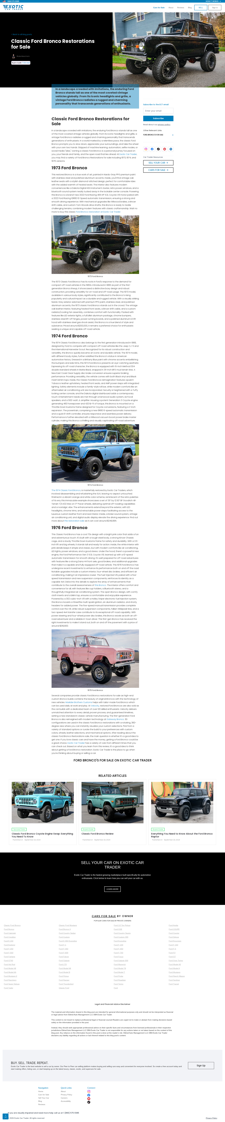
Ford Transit (174, 984)
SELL (201, 8)
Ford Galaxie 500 (121, 960)
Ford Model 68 (65, 968)
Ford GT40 (8, 960)
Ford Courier (174, 933)
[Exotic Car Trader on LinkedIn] (170, 149)
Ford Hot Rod (9, 964)
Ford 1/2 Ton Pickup (122, 925)
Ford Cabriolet (10, 933)
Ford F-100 (118, 945)
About (170, 8)
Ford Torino (118, 984)
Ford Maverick (120, 964)
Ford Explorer (9, 945)
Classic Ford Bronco (12, 925)
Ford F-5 (172, 949)
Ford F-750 (118, 953)
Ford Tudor (8, 988)
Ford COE (118, 929)
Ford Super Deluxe (12, 984)
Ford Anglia (173, 925)
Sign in (215, 8)
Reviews (180, 8)
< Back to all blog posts (21, 34)
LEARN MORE (112, 889)
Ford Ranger (64, 980)
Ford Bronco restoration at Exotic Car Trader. (98, 211)
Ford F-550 (8, 953)
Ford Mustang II (10, 976)
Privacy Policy (211, 1118)
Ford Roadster (120, 980)
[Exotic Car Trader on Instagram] (145, 149)
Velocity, (95, 705)
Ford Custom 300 (121, 937)
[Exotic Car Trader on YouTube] (164, 149)
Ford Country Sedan (67, 933)
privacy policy (164, 124)
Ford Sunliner (174, 980)
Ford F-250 (8, 949)
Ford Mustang (174, 972)
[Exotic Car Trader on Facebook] (152, 149)
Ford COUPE (174, 929)
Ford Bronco (9, 929)
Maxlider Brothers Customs (78, 702)
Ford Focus (118, 957)
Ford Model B (64, 972)
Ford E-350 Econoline (68, 941)
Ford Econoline (120, 941)
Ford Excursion (175, 941)
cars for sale (104, 916)
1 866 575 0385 (13, 1)
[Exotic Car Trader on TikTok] (158, 149)
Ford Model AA (10, 972)
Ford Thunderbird (66, 984)
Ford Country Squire (122, 933)
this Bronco (100, 585)
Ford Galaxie (64, 960)
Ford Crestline (10, 937)
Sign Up (201, 1065)
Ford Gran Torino (176, 960)
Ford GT (172, 957)
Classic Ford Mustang (68, 925)
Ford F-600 (63, 953)
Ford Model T (119, 972)
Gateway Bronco (115, 719)
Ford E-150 (8, 941)
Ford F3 (172, 953)
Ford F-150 (173, 945)
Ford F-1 (62, 945)
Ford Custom (64, 937)
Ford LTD (63, 964)
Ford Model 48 (10, 968)
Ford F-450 (118, 949)
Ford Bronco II (65, 929)
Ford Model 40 (175, 964)
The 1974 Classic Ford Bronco (66, 490)
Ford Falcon (64, 957)
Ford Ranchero (10, 980)
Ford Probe (118, 976)
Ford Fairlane (9, 957)
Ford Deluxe (174, 937)
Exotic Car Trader (128, 154)
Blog (190, 8)
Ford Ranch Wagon (177, 976)
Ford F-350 (63, 949)
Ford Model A (174, 968)
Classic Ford (64, 988)
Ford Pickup (64, 976)
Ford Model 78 (120, 968)
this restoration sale (74, 520)
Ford (116, 988)
